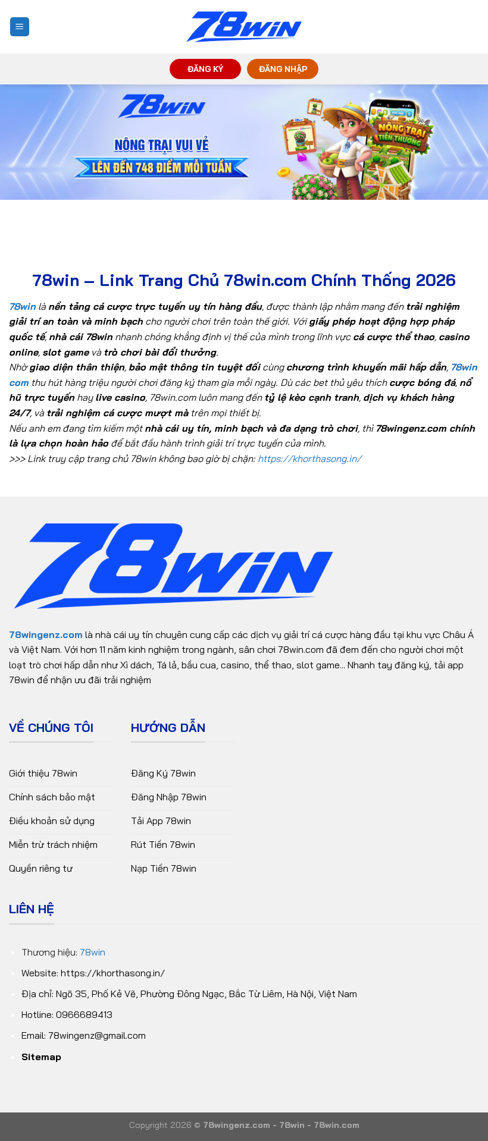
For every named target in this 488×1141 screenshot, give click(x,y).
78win (92, 952)
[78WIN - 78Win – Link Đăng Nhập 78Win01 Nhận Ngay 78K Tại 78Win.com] (244, 27)
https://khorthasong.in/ (309, 458)
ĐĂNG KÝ (205, 69)
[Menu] (20, 27)
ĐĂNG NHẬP (283, 69)
